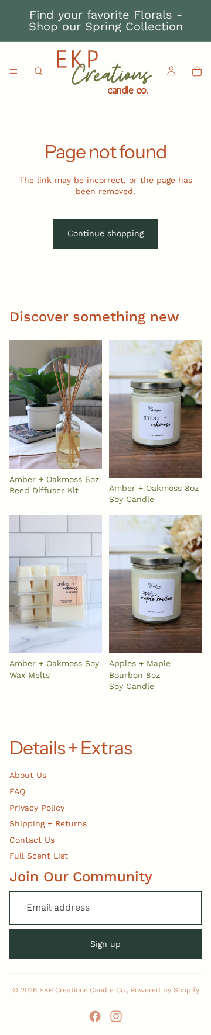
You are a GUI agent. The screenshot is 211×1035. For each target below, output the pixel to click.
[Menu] (13, 71)
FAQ (17, 791)
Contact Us (32, 839)
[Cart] (197, 71)
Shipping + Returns (48, 823)
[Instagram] (116, 1016)
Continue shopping (105, 233)
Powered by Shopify (165, 990)
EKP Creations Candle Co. (83, 990)
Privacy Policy (36, 807)
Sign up (105, 944)
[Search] (39, 71)
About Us (27, 775)
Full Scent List (38, 855)
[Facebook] (95, 1016)
